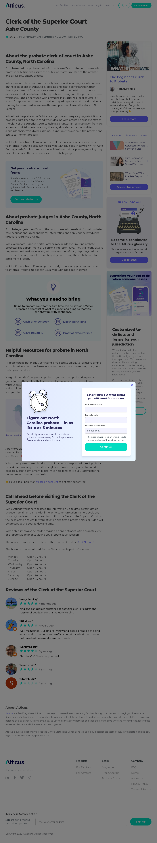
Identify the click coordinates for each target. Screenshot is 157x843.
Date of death (91, 415)
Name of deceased (93, 404)
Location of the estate (95, 426)
